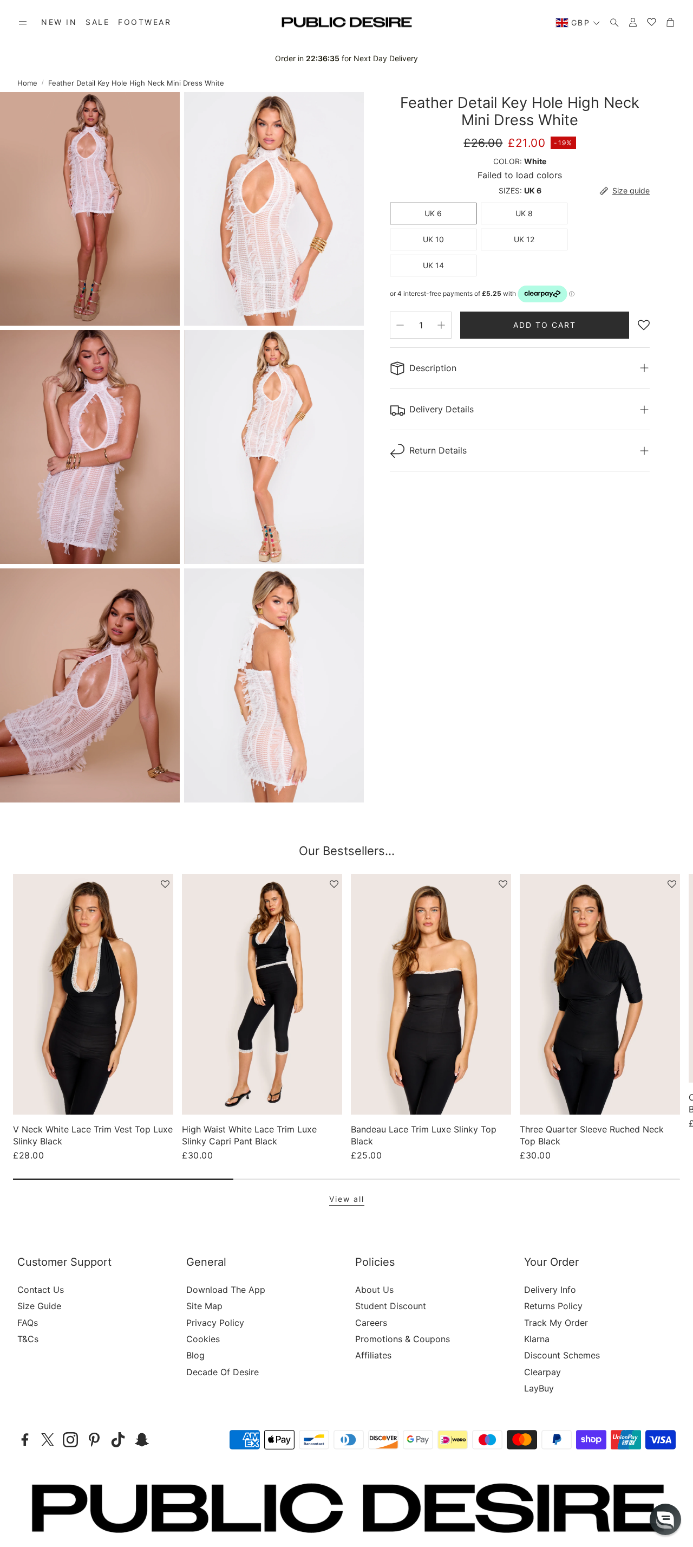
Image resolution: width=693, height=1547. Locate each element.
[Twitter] (47, 1439)
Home (27, 83)
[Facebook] (24, 1439)
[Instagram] (70, 1439)
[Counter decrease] (400, 325)
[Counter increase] (441, 325)
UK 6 (433, 213)
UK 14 (433, 265)
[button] (22, 22)
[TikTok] (118, 1439)
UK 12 (524, 239)
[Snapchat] (141, 1439)
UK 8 (524, 213)
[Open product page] (93, 994)
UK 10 (433, 239)
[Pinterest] (94, 1439)
